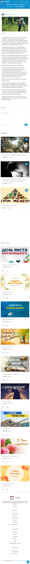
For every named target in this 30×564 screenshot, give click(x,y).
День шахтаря (6, 401)
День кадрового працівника (10, 456)
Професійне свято (15, 524)
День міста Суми (7, 292)
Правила (13, 560)
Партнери (15, 541)
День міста (15, 522)
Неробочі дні (15, 515)
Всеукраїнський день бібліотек (11, 374)
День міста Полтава (8, 483)
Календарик (5, 294)
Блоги (12, 6)
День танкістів (7, 429)
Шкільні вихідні (15, 517)
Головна (7, 6)
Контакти (15, 538)
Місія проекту (15, 536)
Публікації (15, 534)
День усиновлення (8, 346)
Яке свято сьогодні (15, 513)
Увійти (26, 2)
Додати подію (15, 553)
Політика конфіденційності (21, 560)
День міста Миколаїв (8, 319)
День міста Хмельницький (10, 264)
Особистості (15, 520)
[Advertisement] (15, 227)
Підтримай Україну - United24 (15, 543)
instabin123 (6, 14)
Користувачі (15, 532)
